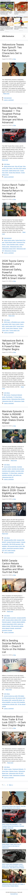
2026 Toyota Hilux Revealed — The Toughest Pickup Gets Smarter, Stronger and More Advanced (12, 115)
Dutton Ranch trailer (10, 242)
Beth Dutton (7, 395)
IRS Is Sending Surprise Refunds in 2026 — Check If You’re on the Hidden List (13, 646)
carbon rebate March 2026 (9, 624)
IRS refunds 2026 (20, 698)
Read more (6, 93)
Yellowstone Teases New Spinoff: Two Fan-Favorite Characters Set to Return (13, 50)
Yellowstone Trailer (19, 401)
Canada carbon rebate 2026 (13, 620)
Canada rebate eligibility (18, 622)
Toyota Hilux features (14, 172)
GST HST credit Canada (8, 550)
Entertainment (8, 98)
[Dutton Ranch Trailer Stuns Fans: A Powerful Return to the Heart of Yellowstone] (14, 836)
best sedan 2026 (6, 324)
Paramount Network (17, 769)
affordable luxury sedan (17, 322)
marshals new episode (18, 469)
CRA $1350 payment (15, 544)
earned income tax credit (11, 696)
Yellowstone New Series (17, 399)
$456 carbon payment (10, 617)
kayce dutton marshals (10, 467)
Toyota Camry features (12, 328)
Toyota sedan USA (14, 330)
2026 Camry (7, 322)
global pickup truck (9, 166)
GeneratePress (14, 893)
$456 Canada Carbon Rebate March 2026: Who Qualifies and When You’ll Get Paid (13, 566)
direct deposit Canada (8, 628)
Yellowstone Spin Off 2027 (16, 773)
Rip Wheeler (9, 397)
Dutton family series (9, 240)
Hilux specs (9, 168)
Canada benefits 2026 (10, 540)
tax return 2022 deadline (18, 702)
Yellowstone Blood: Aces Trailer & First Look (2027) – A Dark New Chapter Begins (14, 721)
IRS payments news (9, 698)
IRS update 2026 (6, 700)
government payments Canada (15, 548)
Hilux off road (18, 166)
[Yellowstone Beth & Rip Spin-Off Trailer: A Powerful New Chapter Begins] (14, 876)
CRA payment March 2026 (14, 546)
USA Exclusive (8, 36)
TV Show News (17, 397)
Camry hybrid (15, 324)
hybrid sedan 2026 (10, 326)
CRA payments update (17, 626)
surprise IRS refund (17, 700)
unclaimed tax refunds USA (9, 704)
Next (11, 785)
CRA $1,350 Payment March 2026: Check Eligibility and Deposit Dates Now (14, 491)
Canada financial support (13, 542)
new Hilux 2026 (17, 168)
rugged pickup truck (14, 170)
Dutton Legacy (8, 769)
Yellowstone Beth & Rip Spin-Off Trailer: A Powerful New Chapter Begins (13, 345)
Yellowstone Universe (10, 250)
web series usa (17, 475)
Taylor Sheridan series (12, 244)
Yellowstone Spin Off (7, 401)
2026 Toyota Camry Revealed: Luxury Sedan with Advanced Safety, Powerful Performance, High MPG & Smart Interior (14, 269)
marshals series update (8, 471)
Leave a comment (9, 100)
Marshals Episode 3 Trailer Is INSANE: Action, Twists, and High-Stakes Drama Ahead (13, 417)
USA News (7, 164)
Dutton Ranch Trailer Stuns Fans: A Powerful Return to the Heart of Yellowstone (13, 190)
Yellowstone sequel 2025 (9, 248)
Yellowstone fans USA (16, 246)
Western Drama (6, 399)
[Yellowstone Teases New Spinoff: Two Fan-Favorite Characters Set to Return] (14, 798)
